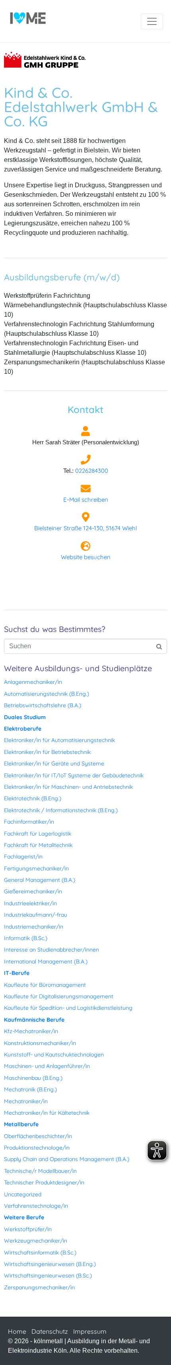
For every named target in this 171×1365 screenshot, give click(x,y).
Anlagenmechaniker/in (33, 681)
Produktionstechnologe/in (37, 1147)
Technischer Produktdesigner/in (44, 1182)
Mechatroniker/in (26, 1101)
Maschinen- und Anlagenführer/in (47, 1066)
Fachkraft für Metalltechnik (38, 845)
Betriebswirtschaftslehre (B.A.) (42, 705)
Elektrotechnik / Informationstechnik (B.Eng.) (61, 810)
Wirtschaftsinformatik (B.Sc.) (40, 1252)
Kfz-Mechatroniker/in (31, 1031)
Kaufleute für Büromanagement (45, 984)
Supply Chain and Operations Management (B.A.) (66, 1159)
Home (17, 1331)
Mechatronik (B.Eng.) (30, 1089)
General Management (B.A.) (39, 879)
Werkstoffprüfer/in (28, 1229)
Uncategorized (22, 1194)
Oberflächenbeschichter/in (38, 1136)
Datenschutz (49, 1331)
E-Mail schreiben (85, 499)
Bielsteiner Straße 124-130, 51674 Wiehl (85, 528)
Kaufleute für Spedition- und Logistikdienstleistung (68, 1007)
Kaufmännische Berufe (34, 1019)
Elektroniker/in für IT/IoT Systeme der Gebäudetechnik (74, 775)
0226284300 (91, 470)
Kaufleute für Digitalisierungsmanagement (58, 996)
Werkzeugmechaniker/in (35, 1240)
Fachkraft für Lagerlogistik (37, 833)
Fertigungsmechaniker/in (36, 868)
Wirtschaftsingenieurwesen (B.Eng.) (50, 1264)
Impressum (90, 1331)
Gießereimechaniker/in (33, 891)
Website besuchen (86, 557)
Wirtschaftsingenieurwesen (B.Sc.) (48, 1275)
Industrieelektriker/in (30, 903)
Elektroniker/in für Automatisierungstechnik (59, 740)
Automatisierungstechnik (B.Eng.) (46, 693)
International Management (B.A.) (45, 961)
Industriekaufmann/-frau (35, 914)
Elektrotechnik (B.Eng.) (32, 798)
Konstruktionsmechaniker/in (40, 1043)
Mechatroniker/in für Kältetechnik (46, 1112)
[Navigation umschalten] (152, 21)
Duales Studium (25, 717)
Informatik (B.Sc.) (25, 938)
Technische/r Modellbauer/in (40, 1171)
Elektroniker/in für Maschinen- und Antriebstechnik (68, 786)
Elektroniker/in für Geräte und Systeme (54, 763)
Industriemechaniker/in (33, 926)
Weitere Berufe (24, 1217)
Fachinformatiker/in (29, 821)
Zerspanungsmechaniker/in (39, 1287)
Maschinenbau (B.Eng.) (33, 1077)
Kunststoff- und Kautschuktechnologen (54, 1054)
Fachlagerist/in (23, 856)
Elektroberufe (22, 728)
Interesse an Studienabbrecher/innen (51, 949)
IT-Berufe (16, 973)
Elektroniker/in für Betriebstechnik (47, 752)
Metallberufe (21, 1124)
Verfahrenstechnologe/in (36, 1205)
